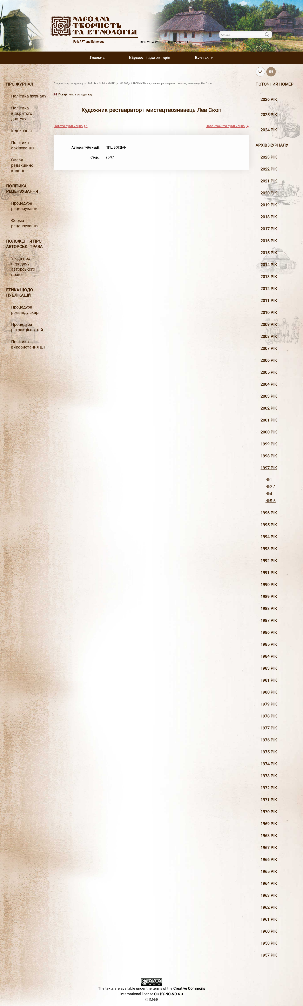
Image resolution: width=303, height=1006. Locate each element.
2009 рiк (269, 324)
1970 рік (269, 811)
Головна (97, 58)
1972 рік (269, 787)
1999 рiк (269, 443)
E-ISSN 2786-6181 (176, 42)
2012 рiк (269, 288)
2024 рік (269, 129)
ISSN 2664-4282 (150, 42)
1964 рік (269, 883)
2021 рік (269, 180)
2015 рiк (269, 252)
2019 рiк (269, 204)
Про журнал (19, 84)
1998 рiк (269, 455)
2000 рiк (269, 432)
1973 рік (269, 775)
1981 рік (269, 680)
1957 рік (269, 955)
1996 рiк (269, 512)
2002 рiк (269, 408)
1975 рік (269, 751)
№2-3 (270, 486)
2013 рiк (269, 276)
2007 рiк (269, 348)
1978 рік (269, 716)
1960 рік (269, 931)
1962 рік (269, 907)
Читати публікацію (68, 126)
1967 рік (269, 847)
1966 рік (269, 859)
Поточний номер (275, 84)
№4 (268, 493)
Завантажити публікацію (225, 126)
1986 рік (269, 632)
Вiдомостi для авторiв (149, 58)
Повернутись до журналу (75, 94)
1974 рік (269, 763)
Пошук (269, 34)
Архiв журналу (272, 145)
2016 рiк (269, 240)
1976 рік (269, 739)
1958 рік (269, 943)
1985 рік (269, 644)
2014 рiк (269, 264)
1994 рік (269, 536)
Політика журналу (28, 96)
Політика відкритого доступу (21, 113)
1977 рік (269, 727)
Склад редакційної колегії (22, 165)
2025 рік (269, 114)
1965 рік (269, 871)
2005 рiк (269, 372)
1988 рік (269, 608)
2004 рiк (269, 384)
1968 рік (269, 835)
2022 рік (269, 169)
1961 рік (269, 919)
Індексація (21, 130)
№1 (268, 479)
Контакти (204, 58)
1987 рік (269, 620)
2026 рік (269, 99)
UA (260, 71)
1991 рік (269, 572)
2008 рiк (269, 336)
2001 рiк (269, 420)
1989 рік (269, 596)
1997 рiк (269, 467)
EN (271, 71)
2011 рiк (269, 300)
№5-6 (270, 500)
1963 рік (269, 895)
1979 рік (269, 704)
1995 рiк (269, 524)
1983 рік (269, 668)
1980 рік (269, 692)
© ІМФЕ (151, 999)
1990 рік (269, 584)
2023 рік (269, 157)
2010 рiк (269, 312)
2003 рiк (269, 396)
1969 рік (269, 823)
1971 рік (269, 799)
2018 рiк (269, 216)
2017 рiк (269, 228)
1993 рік (269, 548)
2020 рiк (269, 192)
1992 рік (269, 560)
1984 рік (269, 656)
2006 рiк (269, 360)
